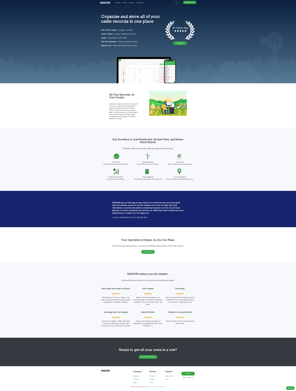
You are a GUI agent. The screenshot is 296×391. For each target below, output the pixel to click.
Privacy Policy (151, 386)
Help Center (139, 2)
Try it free (188, 373)
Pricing (125, 2)
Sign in (177, 2)
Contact (136, 379)
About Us (131, 2)
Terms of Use (163, 386)
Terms (151, 382)
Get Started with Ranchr (148, 357)
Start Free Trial (189, 2)
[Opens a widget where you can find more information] (290, 388)
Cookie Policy (157, 386)
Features (118, 2)
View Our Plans (148, 252)
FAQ (167, 379)
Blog (135, 382)
